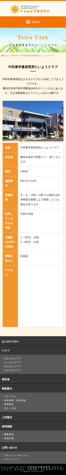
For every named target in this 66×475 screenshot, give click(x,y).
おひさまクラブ (12, 358)
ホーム (4, 56)
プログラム (10, 396)
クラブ (14, 56)
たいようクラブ (12, 362)
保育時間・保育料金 (15, 400)
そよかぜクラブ (12, 370)
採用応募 (9, 438)
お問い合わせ (9, 447)
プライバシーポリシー (16, 455)
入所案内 (7, 417)
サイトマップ (11, 459)
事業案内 (7, 388)
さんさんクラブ (12, 366)
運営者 (6, 379)
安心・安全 (10, 408)
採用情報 (7, 426)
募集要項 (9, 434)
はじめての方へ (11, 341)
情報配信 (9, 404)
